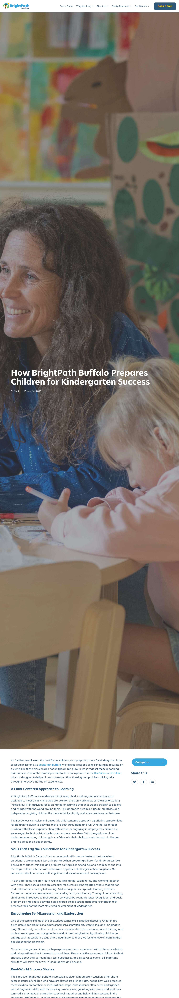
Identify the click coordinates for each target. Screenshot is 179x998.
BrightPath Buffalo (50, 765)
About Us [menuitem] (101, 6)
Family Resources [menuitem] (120, 6)
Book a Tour (165, 6)
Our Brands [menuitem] (141, 6)
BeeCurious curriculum (107, 773)
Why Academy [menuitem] (83, 6)
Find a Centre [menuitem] (66, 6)
